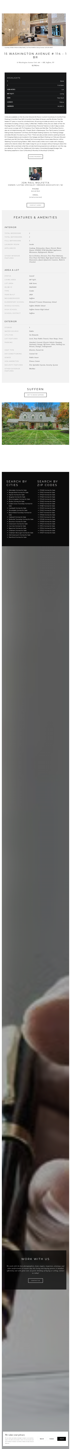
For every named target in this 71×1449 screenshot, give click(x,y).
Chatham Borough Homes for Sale (21, 533)
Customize (51, 1438)
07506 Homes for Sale (47, 515)
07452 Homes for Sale (47, 510)
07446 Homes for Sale (47, 499)
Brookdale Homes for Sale (18, 510)
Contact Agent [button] (35, 205)
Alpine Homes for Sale (16, 495)
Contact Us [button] (35, 1280)
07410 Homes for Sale (47, 517)
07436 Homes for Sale (47, 521)
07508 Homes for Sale (47, 519)
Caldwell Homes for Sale (17, 517)
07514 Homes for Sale (47, 526)
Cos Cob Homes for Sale (17, 526)
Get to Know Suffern (35, 395)
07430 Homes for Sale (47, 508)
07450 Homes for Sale (47, 501)
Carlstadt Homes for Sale (17, 508)
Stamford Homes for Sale (18, 537)
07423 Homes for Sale (47, 495)
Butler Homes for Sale (16, 501)
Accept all (62, 1438)
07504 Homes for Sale (47, 528)
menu (61, 7)
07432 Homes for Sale (47, 504)
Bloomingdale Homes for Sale (19, 499)
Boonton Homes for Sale (17, 521)
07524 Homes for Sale (47, 524)
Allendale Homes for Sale (18, 490)
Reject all (42, 1438)
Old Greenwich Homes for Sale (19, 535)
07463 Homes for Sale (47, 497)
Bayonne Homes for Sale (17, 528)
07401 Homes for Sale (47, 492)
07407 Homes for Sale (47, 533)
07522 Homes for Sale (47, 530)
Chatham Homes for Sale (18, 530)
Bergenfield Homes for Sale (18, 492)
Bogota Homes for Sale (17, 497)
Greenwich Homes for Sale (18, 524)
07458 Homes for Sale (47, 490)
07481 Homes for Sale (47, 506)
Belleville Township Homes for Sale (21, 519)
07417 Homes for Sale (47, 512)
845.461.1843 (35, 191)
